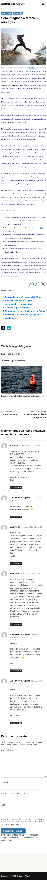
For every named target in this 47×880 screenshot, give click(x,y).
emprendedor (6, 13)
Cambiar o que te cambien (17, 308)
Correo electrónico (13, 794)
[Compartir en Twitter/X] (31, 284)
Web (3, 805)
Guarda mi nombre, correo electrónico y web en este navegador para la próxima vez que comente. (23, 821)
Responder (16, 488)
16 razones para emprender (14, 361)
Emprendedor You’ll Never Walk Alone (23, 297)
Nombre (6, 782)
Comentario (8, 750)
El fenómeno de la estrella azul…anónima (25, 311)
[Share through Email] (43, 284)
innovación (18, 13)
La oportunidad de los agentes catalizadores (22, 396)
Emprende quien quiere (12, 354)
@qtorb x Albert (13, 4)
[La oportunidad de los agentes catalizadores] (21, 380)
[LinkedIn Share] (37, 284)
